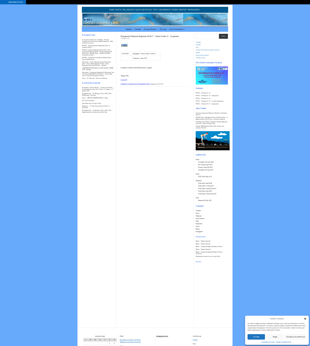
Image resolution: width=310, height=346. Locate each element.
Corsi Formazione (176, 29)
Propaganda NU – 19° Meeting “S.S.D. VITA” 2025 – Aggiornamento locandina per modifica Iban (97, 111)
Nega (275, 337)
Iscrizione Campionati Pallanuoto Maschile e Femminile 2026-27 (211, 113)
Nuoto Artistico (143, 10)
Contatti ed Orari (200, 58)
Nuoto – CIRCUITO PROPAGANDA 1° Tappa (95, 98)
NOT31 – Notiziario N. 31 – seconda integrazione (210, 101)
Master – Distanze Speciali (203, 241)
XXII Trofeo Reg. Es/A (205, 176)
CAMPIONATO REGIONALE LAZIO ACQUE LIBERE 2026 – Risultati (97, 68)
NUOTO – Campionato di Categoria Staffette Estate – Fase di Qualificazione (97, 58)
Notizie (198, 52)
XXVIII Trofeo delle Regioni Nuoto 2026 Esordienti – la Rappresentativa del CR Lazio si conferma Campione (212, 118)
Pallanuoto (128, 10)
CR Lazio (163, 29)
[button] (305, 319)
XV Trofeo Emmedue (88, 100)
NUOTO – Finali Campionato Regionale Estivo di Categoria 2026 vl (96, 46)
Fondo (175, 10)
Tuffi (155, 10)
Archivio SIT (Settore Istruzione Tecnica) (207, 50)
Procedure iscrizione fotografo (130, 340)
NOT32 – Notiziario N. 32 (203, 98)
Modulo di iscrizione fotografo (130, 342)
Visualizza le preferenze (295, 337)
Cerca (223, 36)
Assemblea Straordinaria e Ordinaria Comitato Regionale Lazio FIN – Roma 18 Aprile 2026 (211, 122)
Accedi (195, 340)
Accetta (256, 337)
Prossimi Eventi (149, 29)
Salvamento (165, 10)
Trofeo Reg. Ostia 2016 (205, 191)
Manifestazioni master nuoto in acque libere (208, 256)
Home (111, 10)
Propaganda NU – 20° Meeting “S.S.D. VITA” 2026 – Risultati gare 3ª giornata (97, 94)
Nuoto (118, 10)
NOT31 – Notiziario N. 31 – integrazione (207, 104)
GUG (197, 47)
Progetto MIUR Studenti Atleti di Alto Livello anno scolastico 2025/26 (210, 126)
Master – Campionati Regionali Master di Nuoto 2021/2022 (209, 252)
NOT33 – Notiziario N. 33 (203, 93)
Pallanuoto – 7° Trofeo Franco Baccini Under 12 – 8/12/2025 (96, 106)
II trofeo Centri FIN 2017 (205, 167)
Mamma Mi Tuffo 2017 (205, 200)
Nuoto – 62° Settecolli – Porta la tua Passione (94, 78)
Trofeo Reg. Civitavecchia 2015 (207, 194)
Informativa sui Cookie (268, 342)
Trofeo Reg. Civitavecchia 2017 (207, 188)
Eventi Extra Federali (91, 83)
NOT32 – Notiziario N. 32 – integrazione (207, 95)
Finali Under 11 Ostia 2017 (206, 186)
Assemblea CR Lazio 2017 (205, 170)
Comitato (137, 29)
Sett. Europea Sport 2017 (205, 165)
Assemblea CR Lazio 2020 (205, 162)
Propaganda (193, 10)
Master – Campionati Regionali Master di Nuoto (209, 246)
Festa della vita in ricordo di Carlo (91, 103)
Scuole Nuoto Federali (202, 55)
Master (182, 10)
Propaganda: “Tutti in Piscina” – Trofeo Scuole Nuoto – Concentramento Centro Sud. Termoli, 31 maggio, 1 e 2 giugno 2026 (97, 89)
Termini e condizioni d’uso (283, 342)
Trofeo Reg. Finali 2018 (205, 183)
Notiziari (129, 29)
